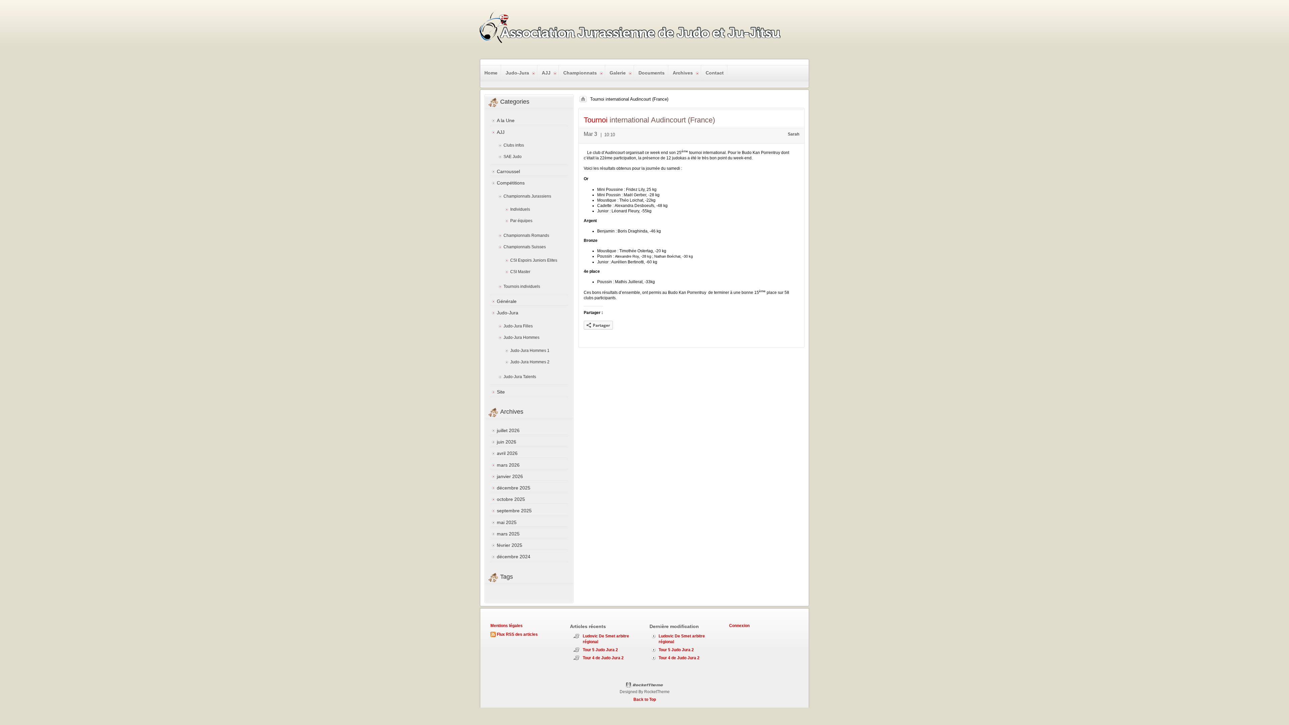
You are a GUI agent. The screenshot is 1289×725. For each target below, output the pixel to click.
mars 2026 (508, 465)
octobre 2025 (511, 499)
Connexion (739, 625)
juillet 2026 (508, 430)
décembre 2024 (513, 556)
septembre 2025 (514, 510)
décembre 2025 (513, 487)
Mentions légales (506, 625)
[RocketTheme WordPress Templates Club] (644, 685)
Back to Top (644, 699)
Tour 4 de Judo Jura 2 (603, 658)
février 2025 (509, 545)
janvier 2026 (510, 476)
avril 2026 (507, 453)
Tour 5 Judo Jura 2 (600, 650)
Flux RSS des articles (517, 634)
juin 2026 (506, 442)
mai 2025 (507, 522)
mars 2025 (508, 533)
